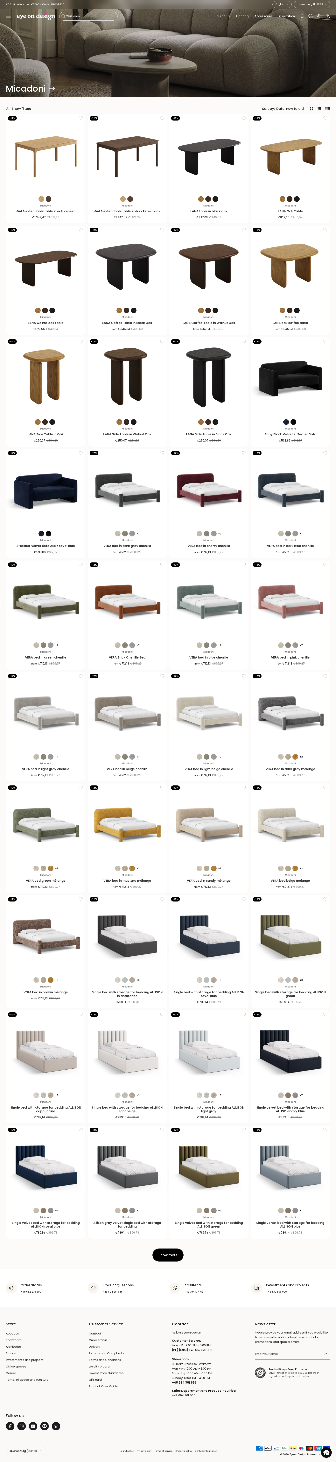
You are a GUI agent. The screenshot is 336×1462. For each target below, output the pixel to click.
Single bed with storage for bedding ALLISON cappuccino (45, 1109)
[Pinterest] (44, 1426)
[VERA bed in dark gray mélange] (290, 711)
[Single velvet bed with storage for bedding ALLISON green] (208, 1165)
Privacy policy (144, 1450)
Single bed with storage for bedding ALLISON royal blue (208, 994)
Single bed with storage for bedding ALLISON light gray (208, 1109)
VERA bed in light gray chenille (45, 769)
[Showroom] (318, 16)
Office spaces (16, 1366)
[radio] (41, 199)
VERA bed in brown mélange (46, 992)
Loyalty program (100, 1366)
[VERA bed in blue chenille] (208, 600)
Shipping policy (183, 1450)
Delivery (94, 1347)
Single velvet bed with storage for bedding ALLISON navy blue (290, 1109)
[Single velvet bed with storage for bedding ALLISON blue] (290, 1165)
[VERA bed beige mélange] (290, 823)
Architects (13, 1347)
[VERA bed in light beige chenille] (208, 711)
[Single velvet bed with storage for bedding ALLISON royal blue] (45, 1165)
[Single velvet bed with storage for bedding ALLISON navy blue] (290, 1050)
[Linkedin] (56, 1426)
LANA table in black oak (208, 211)
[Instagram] (21, 1426)
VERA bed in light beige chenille (209, 769)
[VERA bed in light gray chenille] (45, 711)
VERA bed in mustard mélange (127, 880)
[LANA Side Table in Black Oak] (208, 376)
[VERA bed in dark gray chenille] (127, 488)
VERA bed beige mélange (290, 880)
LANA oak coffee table (290, 323)
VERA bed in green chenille (45, 657)
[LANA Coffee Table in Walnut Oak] (208, 265)
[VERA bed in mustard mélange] (127, 823)
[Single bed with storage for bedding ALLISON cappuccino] (45, 1050)
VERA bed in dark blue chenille (290, 546)
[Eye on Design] (36, 17)
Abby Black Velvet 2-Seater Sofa (290, 434)
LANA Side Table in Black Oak (208, 434)
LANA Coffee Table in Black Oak (127, 323)
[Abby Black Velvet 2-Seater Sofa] (290, 376)
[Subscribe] (325, 1354)
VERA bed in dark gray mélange (290, 769)
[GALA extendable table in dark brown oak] (127, 153)
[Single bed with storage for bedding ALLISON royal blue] (208, 934)
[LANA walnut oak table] (45, 265)
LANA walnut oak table (45, 323)
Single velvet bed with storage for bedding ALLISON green (209, 1225)
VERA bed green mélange (46, 880)
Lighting (242, 16)
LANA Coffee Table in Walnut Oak (209, 323)
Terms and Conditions (105, 1360)
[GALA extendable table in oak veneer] (45, 153)
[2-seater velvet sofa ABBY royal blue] (45, 488)
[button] (8, 16)
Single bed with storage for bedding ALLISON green (290, 994)
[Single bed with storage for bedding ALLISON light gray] (208, 1050)
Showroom (13, 1340)
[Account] (302, 16)
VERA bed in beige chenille (127, 769)
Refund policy (126, 1450)
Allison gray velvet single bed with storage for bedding (127, 1225)
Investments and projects (24, 1360)
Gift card (95, 1380)
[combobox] (282, 4)
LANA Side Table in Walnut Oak (127, 434)
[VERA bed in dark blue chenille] (290, 488)
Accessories (264, 16)
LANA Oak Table (290, 211)
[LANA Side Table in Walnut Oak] (127, 376)
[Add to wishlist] (81, 118)
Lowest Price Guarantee (106, 1373)
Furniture (223, 16)
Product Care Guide (103, 1386)
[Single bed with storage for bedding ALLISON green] (290, 934)
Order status (98, 1340)
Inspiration (286, 16)
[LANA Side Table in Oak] (45, 376)
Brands (11, 1353)
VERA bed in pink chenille (290, 657)
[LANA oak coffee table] (290, 265)
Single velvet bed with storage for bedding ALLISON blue (290, 1225)
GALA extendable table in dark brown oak (127, 211)
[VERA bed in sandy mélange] (208, 823)
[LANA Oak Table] (290, 153)
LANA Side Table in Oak (46, 434)
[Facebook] (10, 1426)
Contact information (206, 1450)
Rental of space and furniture (27, 1380)
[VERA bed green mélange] (45, 823)
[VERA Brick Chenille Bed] (127, 600)
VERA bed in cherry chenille (209, 546)
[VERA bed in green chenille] (45, 600)
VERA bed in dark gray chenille (127, 546)
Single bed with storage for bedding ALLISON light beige (127, 1109)
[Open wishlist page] (310, 16)
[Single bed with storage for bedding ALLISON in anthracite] (127, 934)
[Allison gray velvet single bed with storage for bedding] (127, 1165)
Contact (95, 1333)
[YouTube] (33, 1426)
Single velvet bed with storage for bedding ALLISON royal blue (46, 1225)
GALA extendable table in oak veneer (45, 211)
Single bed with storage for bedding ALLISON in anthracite (127, 994)
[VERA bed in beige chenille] (127, 711)
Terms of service (163, 1450)
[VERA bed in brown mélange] (45, 934)
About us (12, 1333)
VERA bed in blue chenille (208, 657)
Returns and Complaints (106, 1353)
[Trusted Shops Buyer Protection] (260, 1372)
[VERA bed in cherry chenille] (208, 488)
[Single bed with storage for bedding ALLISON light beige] (127, 1050)
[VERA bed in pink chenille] (290, 600)
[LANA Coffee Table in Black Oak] (127, 265)
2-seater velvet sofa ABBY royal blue (45, 546)
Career (11, 1373)
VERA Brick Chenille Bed (127, 657)
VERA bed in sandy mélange (209, 880)
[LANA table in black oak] (208, 153)
